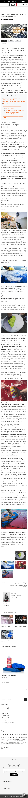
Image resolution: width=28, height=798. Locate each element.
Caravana (22, 734)
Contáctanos (7, 781)
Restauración (5, 715)
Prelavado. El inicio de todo (10, 103)
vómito (7, 743)
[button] (23, 5)
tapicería (3, 739)
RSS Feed (6, 748)
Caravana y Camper (7, 722)
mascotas (24, 742)
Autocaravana (8, 737)
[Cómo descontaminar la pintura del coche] (7, 619)
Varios (3, 720)
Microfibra (22, 290)
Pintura (18, 40)
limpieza (19, 737)
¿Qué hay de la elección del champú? (14, 110)
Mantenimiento (19, 739)
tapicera (24, 739)
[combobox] (14, 699)
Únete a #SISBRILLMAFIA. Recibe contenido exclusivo (14, 767)
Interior (4, 711)
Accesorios (3, 740)
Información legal (9, 785)
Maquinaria (5, 717)
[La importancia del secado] (7, 634)
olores (4, 743)
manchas (7, 740)
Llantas (16, 742)
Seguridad (16, 743)
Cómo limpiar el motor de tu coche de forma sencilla (21, 584)
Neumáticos (20, 742)
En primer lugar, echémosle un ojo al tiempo (14, 101)
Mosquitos (10, 742)
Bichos (13, 742)
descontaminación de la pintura (18, 64)
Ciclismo (4, 713)
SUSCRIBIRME (14, 774)
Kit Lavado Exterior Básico (10, 675)
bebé (2, 743)
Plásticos (12, 743)
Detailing (4, 19)
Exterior (10, 19)
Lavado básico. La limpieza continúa (12, 106)
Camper (13, 734)
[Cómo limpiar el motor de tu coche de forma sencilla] (21, 619)
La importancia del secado (7, 584)
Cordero (3, 291)
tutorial (11, 40)
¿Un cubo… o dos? (10, 108)
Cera (19, 743)
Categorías (6, 788)
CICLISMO (19, 740)
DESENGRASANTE (4, 742)
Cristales (15, 740)
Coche (9, 743)
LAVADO (4, 43)
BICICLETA (23, 740)
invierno (21, 743)
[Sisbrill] (13, 4)
